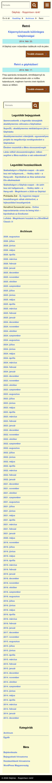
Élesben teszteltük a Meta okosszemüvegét (24, 147)
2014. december (11, 672)
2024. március (10, 362)
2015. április (9, 654)
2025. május (9, 299)
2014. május (9, 695)
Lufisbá (7, 218)
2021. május (9, 515)
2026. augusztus (11, 236)
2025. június (9, 295)
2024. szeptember (12, 335)
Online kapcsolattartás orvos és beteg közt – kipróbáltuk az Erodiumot (22, 210)
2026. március (10, 259)
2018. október (10, 587)
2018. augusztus (11, 596)
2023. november (11, 380)
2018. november (11, 582)
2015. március (10, 659)
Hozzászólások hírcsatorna (16, 760)
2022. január (9, 479)
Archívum (8, 732)
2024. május (9, 353)
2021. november (11, 488)
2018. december (11, 578)
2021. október (10, 492)
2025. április (9, 304)
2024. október (10, 331)
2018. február (9, 623)
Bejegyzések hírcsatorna (15, 756)
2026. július (9, 241)
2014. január (9, 713)
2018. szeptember (12, 591)
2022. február (9, 474)
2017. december (11, 632)
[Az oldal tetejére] (44, 775)
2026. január (9, 268)
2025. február (9, 313)
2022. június (9, 457)
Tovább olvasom (35, 53)
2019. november (11, 542)
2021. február (9, 528)
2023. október (10, 385)
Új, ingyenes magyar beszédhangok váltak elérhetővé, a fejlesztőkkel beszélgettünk (21, 199)
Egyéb (6, 737)
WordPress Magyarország (16, 765)
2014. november (11, 677)
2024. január (9, 371)
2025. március (10, 308)
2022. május (9, 461)
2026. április (9, 254)
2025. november (11, 277)
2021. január (9, 533)
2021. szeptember (12, 497)
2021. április (9, 519)
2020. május (9, 537)
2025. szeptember (12, 286)
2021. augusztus (11, 501)
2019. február (9, 569)
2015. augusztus (11, 641)
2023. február (9, 421)
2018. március (10, 618)
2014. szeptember (12, 686)
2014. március (10, 704)
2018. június (9, 605)
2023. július (9, 398)
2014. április (9, 699)
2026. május (9, 250)
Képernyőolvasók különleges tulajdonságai (26, 34)
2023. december (11, 376)
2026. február (9, 263)
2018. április (9, 614)
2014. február (9, 708)
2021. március (10, 524)
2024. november (11, 326)
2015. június (9, 650)
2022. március (10, 470)
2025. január (9, 317)
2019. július (9, 546)
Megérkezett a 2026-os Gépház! (30, 191)
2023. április (9, 412)
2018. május (9, 609)
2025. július (9, 290)
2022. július (9, 452)
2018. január (9, 627)
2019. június (9, 551)
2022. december (11, 430)
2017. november (11, 636)
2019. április (9, 560)
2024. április (9, 358)
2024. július (9, 344)
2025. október (10, 281)
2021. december (11, 483)
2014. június (9, 690)
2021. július (9, 506)
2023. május (9, 407)
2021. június (9, 510)
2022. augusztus (11, 448)
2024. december (11, 322)
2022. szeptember (12, 443)
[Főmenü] (47, 5)
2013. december (11, 717)
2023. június (9, 403)
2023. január (9, 425)
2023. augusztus (11, 394)
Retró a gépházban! (26, 64)
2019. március (10, 564)
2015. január (9, 668)
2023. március (10, 416)
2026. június (9, 245)
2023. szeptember (12, 389)
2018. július (9, 600)
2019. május (9, 555)
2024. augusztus (11, 340)
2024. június (9, 349)
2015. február (9, 663)
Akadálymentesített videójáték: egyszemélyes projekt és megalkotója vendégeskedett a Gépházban (26, 139)
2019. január (9, 573)
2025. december (11, 272)
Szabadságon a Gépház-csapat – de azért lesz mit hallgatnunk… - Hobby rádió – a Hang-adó (23, 173)
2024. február (9, 367)
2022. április (9, 465)
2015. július (9, 645)
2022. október (10, 439)
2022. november (11, 434)
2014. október (10, 681)
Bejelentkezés (10, 752)
